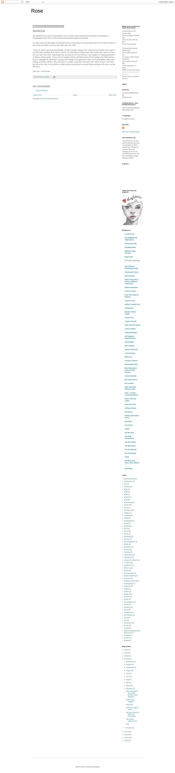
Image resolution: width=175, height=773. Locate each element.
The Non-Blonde (130, 449)
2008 (126, 741)
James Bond (128, 555)
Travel (126, 628)
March (128, 686)
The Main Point (130, 446)
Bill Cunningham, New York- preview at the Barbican (132, 694)
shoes (126, 610)
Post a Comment (41, 90)
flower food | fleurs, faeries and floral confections (132, 282)
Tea (125, 620)
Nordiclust (129, 705)
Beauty (126, 497)
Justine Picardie (131, 321)
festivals (127, 526)
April (128, 682)
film (125, 529)
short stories (128, 615)
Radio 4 (127, 594)
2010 (126, 734)
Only (127, 724)
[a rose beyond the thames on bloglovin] (132, 225)
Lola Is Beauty (130, 353)
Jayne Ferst (129, 318)
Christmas (127, 510)
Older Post (112, 95)
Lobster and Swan (131, 349)
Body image (128, 502)
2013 (126, 656)
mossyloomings (130, 376)
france (126, 534)
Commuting (128, 521)
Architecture (128, 481)
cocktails (127, 515)
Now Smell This (130, 404)
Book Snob (129, 257)
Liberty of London (130, 560)
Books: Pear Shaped (130, 700)
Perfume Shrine (130, 408)
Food (126, 531)
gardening (127, 536)
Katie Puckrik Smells (132, 325)
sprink (127, 429)
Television (127, 623)
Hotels (126, 544)
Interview (127, 552)
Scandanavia (128, 602)
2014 (126, 653)
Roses (126, 599)
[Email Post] (54, 77)
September (130, 667)
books (126, 505)
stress (126, 618)
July (127, 673)
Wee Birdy (128, 469)
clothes (126, 513)
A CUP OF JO (130, 234)
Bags (126, 489)
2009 (126, 738)
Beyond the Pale (131, 244)
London (126, 563)
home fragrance (129, 542)
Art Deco (127, 487)
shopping (127, 612)
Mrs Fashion (129, 383)
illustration (127, 547)
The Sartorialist (130, 453)
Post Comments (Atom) (50, 99)
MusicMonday (129, 573)
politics (126, 591)
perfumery (128, 412)
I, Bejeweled (129, 308)
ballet (126, 492)
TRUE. (127, 457)
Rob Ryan (128, 421)
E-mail (126, 523)
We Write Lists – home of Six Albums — (132, 463)
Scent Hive (129, 425)
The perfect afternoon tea (131, 720)
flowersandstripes (131, 287)
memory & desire (131, 361)
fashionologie (130, 276)
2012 (126, 659)
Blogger (97, 767)
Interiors (127, 549)
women (126, 638)
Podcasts (127, 586)
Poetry (126, 589)
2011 (126, 732)
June (128, 677)
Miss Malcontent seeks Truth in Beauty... (131, 370)
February (129, 688)
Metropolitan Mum (131, 364)
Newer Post (37, 95)
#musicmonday (129, 479)
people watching (130, 576)
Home (75, 95)
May (128, 679)
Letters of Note (130, 329)
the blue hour (129, 433)
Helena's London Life (132, 304)
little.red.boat (129, 346)
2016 (126, 650)
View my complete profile (131, 132)
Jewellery (127, 557)
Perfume (127, 578)
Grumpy (127, 539)
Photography (128, 584)
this (90, 36)
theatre (126, 625)
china (126, 508)
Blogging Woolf (130, 247)
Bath (125, 494)
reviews (126, 597)
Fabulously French (131, 272)
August (128, 670)
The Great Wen (130, 442)
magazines (128, 565)
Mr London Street (131, 380)
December (130, 661)
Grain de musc (130, 301)
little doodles (129, 342)
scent (126, 604)
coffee (126, 518)
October (129, 664)
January (129, 728)
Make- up (127, 568)
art (125, 484)
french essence (130, 291)
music (126, 570)
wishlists (127, 635)
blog (125, 500)
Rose (37, 11)
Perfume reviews (130, 581)
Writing (126, 640)
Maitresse (128, 357)
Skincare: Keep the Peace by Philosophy (132, 714)
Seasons (127, 607)
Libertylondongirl (131, 332)
